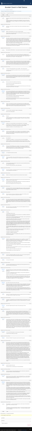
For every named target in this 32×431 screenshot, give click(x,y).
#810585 (30, 267)
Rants (5, 9)
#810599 (30, 380)
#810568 (30, 150)
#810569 (30, 155)
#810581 (30, 252)
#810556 (30, 59)
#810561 (30, 101)
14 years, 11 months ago (17, 11)
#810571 (30, 167)
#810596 (30, 363)
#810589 (30, 303)
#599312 (30, 16)
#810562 (30, 108)
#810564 (30, 121)
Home (1, 9)
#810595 (30, 340)
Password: (2, 420)
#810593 (30, 330)
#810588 (30, 297)
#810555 (30, 52)
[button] (24, 0)
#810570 (30, 161)
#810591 (30, 317)
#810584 (30, 262)
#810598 (30, 374)
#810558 (30, 73)
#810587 (30, 292)
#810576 (30, 197)
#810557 (30, 66)
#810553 (30, 36)
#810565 (30, 129)
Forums (3, 9)
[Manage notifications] (30, 429)
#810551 (30, 24)
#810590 (30, 309)
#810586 (30, 280)
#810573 (30, 177)
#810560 (30, 89)
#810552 (30, 29)
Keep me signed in (5, 423)
